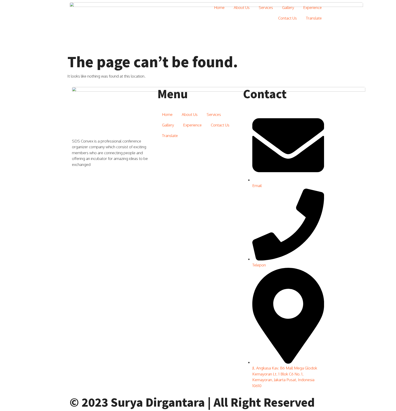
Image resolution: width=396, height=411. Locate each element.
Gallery (288, 7)
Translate (314, 18)
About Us (242, 7)
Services (266, 7)
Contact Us (287, 18)
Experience (312, 7)
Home (219, 7)
